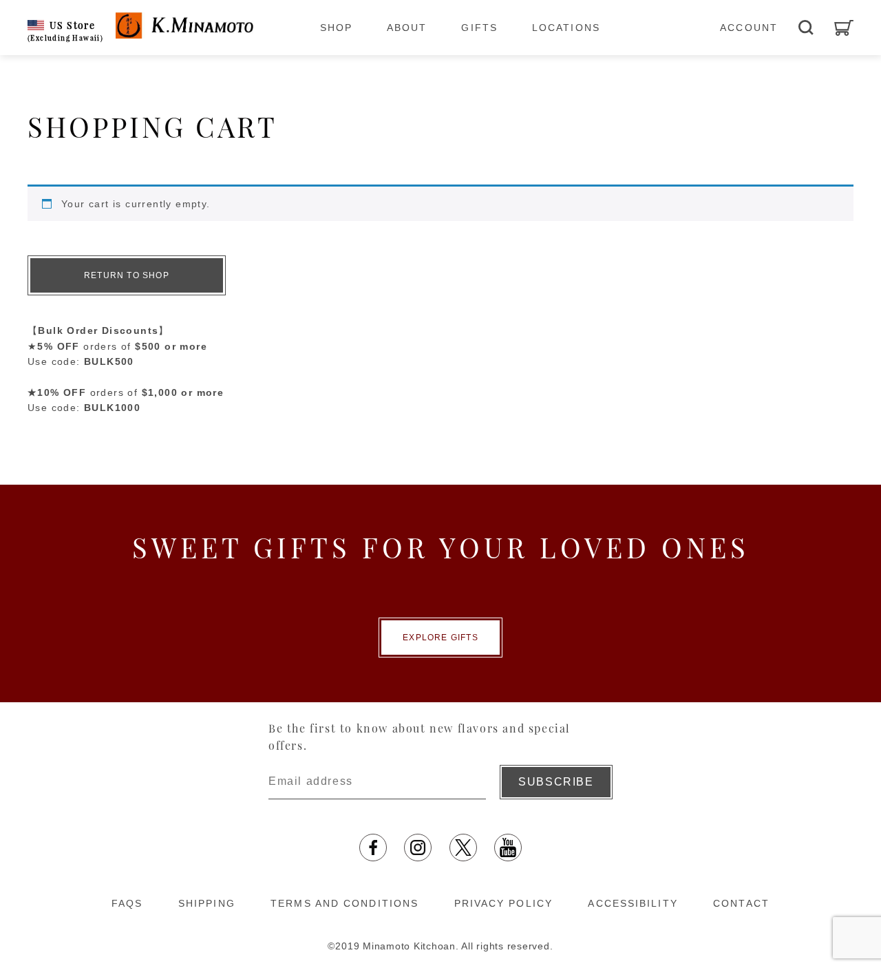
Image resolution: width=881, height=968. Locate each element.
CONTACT (741, 903)
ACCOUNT (749, 27)
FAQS (127, 903)
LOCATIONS (566, 27)
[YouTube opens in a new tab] (508, 847)
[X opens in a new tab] (463, 847)
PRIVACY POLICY (503, 903)
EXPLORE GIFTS (440, 637)
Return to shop (126, 275)
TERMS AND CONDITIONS (344, 903)
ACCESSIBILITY (632, 903)
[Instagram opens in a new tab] (418, 847)
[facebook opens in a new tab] (373, 847)
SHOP (336, 27)
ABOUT (407, 27)
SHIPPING (206, 903)
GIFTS (479, 27)
